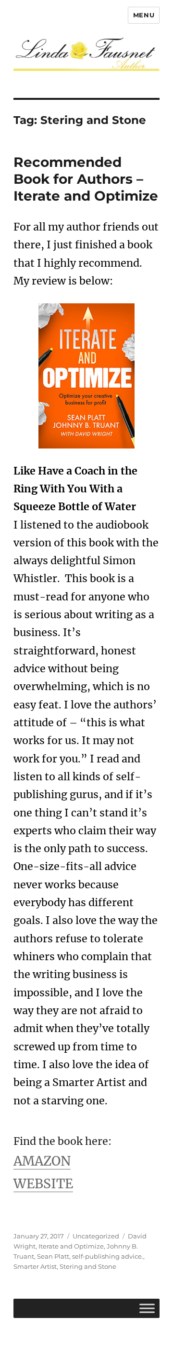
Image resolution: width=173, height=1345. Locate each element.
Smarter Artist (35, 1266)
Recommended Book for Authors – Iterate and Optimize (85, 179)
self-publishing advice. (107, 1256)
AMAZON (42, 1161)
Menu (143, 15)
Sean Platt (53, 1256)
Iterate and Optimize (71, 1246)
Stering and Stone (88, 1266)
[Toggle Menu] (147, 1308)
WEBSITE (43, 1184)
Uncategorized (96, 1236)
